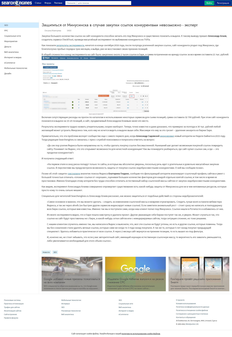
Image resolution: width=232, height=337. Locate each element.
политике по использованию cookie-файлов (141, 333)
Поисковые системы (12, 300)
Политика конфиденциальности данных (192, 307)
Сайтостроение (10, 314)
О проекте (180, 300)
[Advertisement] (116, 13)
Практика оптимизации (14, 303)
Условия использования (186, 303)
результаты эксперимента (70, 45)
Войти (209, 3)
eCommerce (9, 62)
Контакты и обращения (185, 317)
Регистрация (223, 3)
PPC (6, 30)
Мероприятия (10, 41)
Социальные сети (12, 35)
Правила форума (11, 318)
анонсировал (167, 136)
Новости (46, 252)
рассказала (74, 173)
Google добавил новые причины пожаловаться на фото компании (72, 280)
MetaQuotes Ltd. (192, 324)
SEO (6, 25)
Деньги (7, 46)
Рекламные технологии (71, 310)
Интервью (65, 303)
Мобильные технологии (15, 68)
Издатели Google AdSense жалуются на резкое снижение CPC (135, 280)
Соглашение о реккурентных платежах (192, 314)
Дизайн (7, 73)
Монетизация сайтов (12, 310)
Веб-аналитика (11, 52)
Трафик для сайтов (12, 307)
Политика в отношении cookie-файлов (192, 310)
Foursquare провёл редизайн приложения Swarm (196, 280)
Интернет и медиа (12, 57)
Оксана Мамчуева (53, 30)
